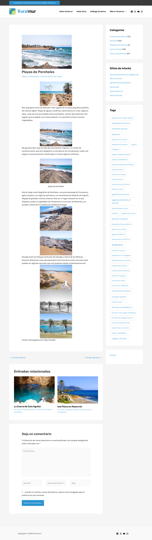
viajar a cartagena (118, 333)
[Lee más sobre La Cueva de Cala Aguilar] (34, 390)
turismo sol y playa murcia (122, 318)
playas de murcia (128, 213)
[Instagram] (142, 12)
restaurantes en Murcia (120, 239)
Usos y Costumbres (118, 53)
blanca (134, 144)
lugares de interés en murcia (121, 201)
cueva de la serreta (118, 174)
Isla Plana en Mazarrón (69, 406)
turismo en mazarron (119, 285)
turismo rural (116, 302)
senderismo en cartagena (121, 255)
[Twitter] (135, 12)
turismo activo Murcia (120, 271)
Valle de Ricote (116, 95)
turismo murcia (119, 297)
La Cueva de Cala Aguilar (27, 406)
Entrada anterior (17, 357)
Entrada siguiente (93, 357)
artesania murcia (119, 129)
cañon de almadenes (119, 160)
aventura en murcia (119, 140)
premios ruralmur (120, 219)
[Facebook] (132, 12)
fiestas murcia (117, 189)
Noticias (113, 41)
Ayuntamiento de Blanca (120, 82)
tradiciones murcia (119, 266)
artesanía (116, 134)
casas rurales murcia (121, 154)
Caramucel (114, 87)
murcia (115, 213)
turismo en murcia (121, 291)
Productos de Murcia (118, 45)
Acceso (113, 355)
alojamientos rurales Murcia (122, 118)
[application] (125, 11)
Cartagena (115, 149)
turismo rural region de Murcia (123, 313)
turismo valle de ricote (120, 323)
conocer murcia (117, 170)
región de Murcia (118, 234)
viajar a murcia (119, 338)
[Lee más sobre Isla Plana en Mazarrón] (77, 390)
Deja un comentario (30, 76)
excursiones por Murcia (120, 184)
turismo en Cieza (118, 281)
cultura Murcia (117, 179)
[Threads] (127, 534)
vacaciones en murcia (120, 328)
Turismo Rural (46, 76)
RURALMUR (117, 245)
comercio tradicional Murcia (122, 165)
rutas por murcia (118, 250)
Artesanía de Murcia (118, 36)
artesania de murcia (121, 123)
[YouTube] (138, 12)
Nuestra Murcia (116, 91)
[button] (34, 3)
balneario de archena (119, 144)
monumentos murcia (119, 208)
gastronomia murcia (120, 194)
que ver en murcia (119, 229)
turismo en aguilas (118, 276)
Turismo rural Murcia (122, 307)
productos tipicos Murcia (121, 224)
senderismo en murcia (121, 260)
